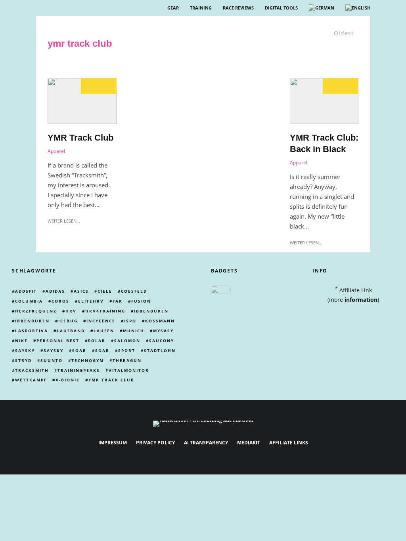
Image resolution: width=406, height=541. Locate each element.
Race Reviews (238, 8)
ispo (130, 321)
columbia (29, 301)
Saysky (25, 350)
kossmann (160, 321)
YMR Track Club (80, 138)
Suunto (51, 360)
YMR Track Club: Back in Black (324, 143)
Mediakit (248, 442)
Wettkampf (31, 380)
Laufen (104, 330)
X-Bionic (68, 380)
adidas (55, 291)
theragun (127, 360)
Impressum (112, 442)
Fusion (141, 301)
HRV (71, 311)
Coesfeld (134, 291)
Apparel (56, 151)
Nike (21, 340)
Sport (126, 350)
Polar (96, 340)
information (361, 299)
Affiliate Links (288, 442)
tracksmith (32, 370)
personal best (57, 340)
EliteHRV (91, 301)
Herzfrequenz (36, 311)
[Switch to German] (321, 8)
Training (201, 8)
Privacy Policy (155, 442)
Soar (79, 350)
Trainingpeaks (78, 370)
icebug (68, 321)
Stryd (23, 360)
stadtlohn (160, 350)
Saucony (161, 340)
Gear (173, 8)
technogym (87, 360)
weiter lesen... (64, 221)
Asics (81, 291)
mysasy (163, 330)
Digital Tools (281, 8)
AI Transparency (206, 442)
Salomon (127, 340)
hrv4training (105, 311)
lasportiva (31, 330)
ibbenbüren (151, 311)
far (118, 301)
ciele (105, 291)
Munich (133, 330)
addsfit (26, 291)
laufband (71, 330)
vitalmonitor (129, 370)
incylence (100, 321)
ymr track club (111, 380)
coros (60, 301)
